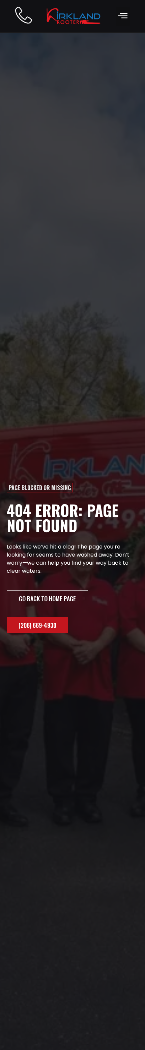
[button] (123, 16)
